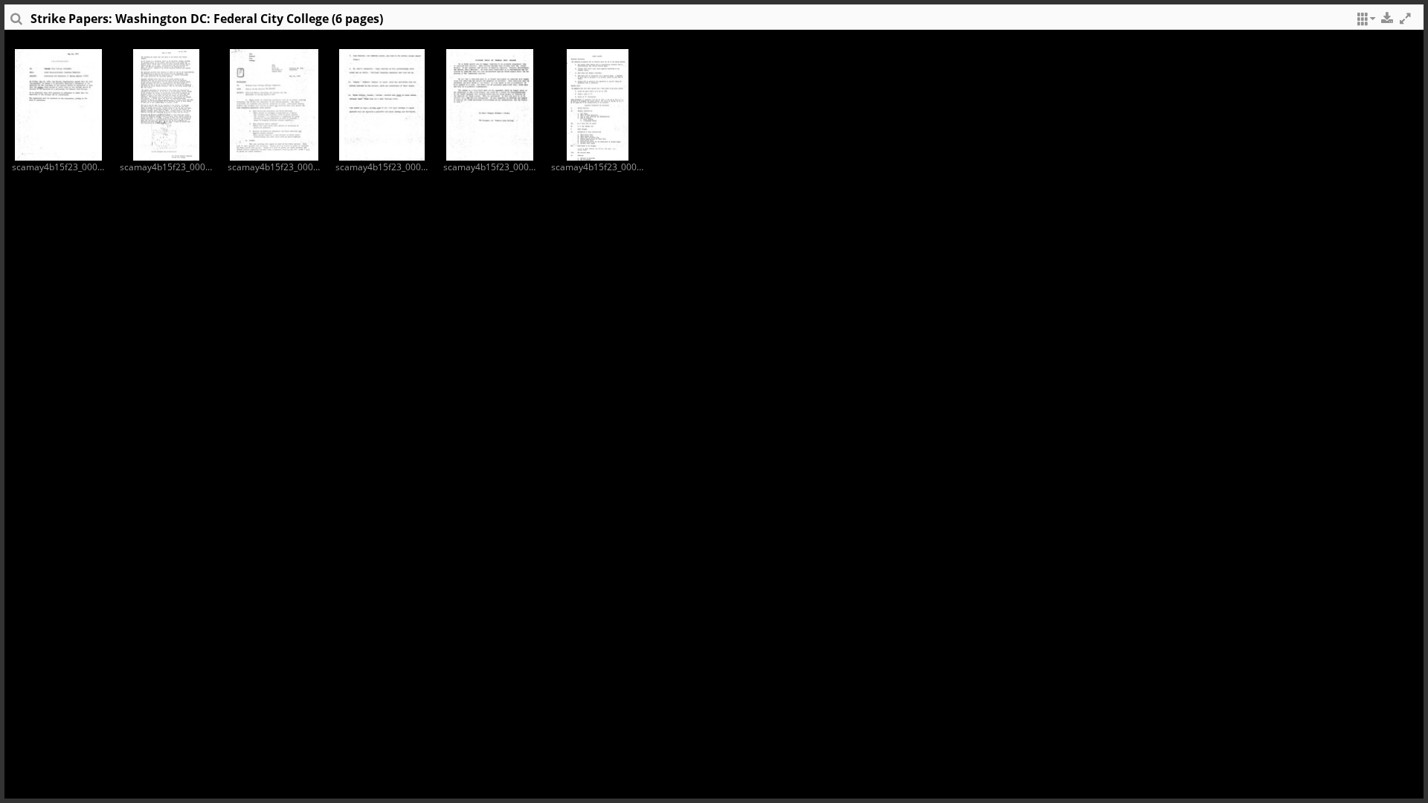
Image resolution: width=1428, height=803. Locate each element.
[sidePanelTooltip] (15, 22)
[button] (1364, 22)
